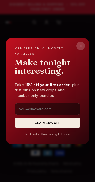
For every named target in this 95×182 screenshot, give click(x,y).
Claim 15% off (47, 123)
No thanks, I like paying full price (47, 134)
